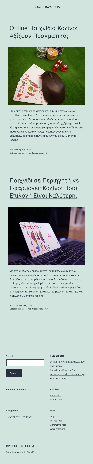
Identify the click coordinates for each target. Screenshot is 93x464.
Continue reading (33, 295)
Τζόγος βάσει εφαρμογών (36, 153)
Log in (53, 416)
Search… (10, 356)
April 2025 (55, 395)
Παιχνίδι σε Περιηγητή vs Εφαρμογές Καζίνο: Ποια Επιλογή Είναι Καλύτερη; (44, 188)
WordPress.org (57, 429)
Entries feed (56, 420)
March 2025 (56, 399)
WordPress (32, 452)
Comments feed (58, 425)
